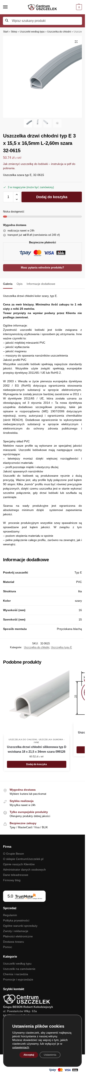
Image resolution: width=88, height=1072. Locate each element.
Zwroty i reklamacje (15, 931)
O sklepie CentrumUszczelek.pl (23, 859)
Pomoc (7, 947)
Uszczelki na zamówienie (19, 968)
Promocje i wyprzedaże (18, 979)
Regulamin (10, 915)
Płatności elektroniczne (18, 936)
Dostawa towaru (13, 941)
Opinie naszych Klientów (19, 864)
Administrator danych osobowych (24, 869)
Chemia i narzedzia (15, 974)
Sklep (14, 31)
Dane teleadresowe (15, 874)
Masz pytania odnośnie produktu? (42, 267)
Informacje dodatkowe (41, 283)
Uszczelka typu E (61, 647)
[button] (78, 7)
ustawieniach (20, 1047)
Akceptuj (29, 1054)
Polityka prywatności (16, 920)
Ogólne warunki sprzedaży (20, 925)
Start (5, 31)
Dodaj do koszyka (51, 197)
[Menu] (9, 7)
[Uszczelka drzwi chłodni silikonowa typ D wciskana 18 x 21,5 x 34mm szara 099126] (36, 702)
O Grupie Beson (13, 853)
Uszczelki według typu (32, 31)
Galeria (7, 283)
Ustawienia (50, 1054)
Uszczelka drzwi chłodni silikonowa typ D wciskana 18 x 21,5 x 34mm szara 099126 (36, 749)
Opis (20, 283)
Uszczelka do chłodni (59, 31)
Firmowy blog (11, 880)
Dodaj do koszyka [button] (36, 764)
